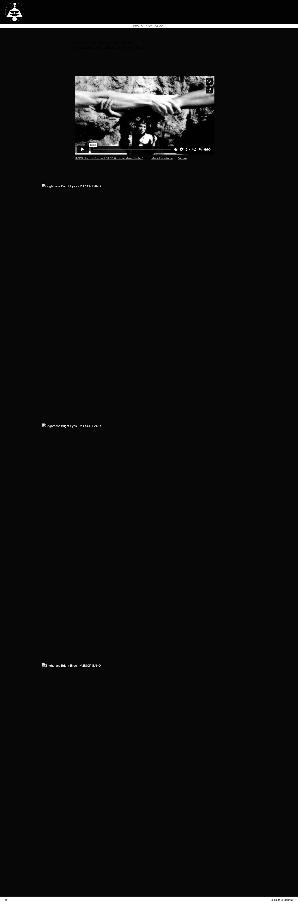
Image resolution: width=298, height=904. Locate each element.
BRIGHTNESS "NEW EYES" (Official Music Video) (109, 158)
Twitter (49, 186)
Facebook (45, 186)
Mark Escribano (162, 158)
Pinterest (53, 186)
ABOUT (160, 25)
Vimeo (182, 158)
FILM (149, 25)
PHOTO (138, 25)
